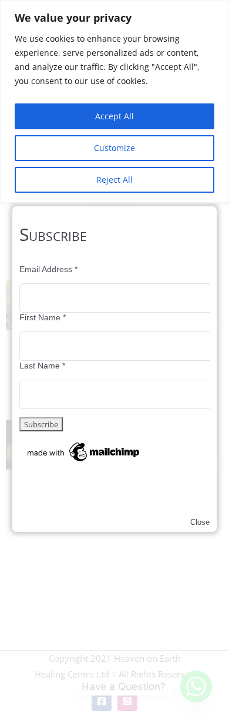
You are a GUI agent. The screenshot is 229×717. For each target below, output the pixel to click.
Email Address (48, 269)
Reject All (114, 179)
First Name (42, 317)
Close (200, 522)
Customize (114, 147)
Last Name (42, 365)
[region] (114, 101)
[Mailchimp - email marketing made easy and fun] (84, 444)
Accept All (114, 116)
